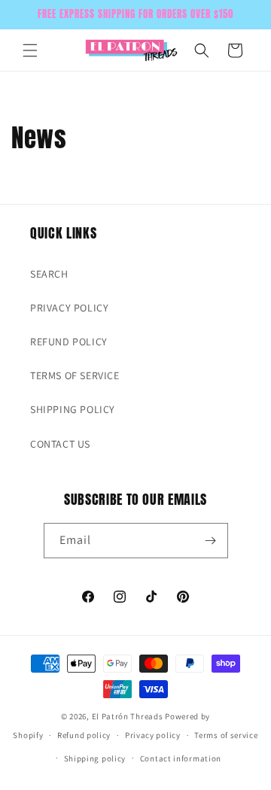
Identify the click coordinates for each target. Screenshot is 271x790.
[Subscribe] (210, 540)
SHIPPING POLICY (72, 409)
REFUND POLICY (69, 341)
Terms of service (225, 735)
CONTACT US (60, 444)
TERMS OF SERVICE (75, 375)
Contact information (180, 758)
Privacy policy (153, 735)
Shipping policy (95, 758)
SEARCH (49, 274)
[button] (30, 50)
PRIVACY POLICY (69, 307)
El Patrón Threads (127, 716)
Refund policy (84, 735)
